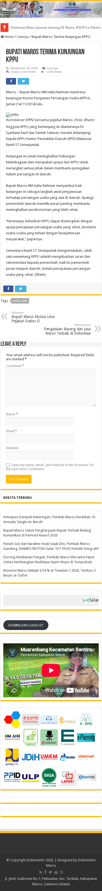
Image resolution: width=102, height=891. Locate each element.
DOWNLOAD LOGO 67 (25, 625)
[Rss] (41, 872)
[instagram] (61, 872)
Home (9, 37)
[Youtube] (56, 872)
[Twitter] (50, 872)
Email (11, 431)
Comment (15, 366)
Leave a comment (23, 72)
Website (12, 448)
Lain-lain (20, 301)
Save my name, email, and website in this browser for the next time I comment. (50, 467)
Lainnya (23, 37)
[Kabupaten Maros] (51, 9)
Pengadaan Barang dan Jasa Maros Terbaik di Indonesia (67, 329)
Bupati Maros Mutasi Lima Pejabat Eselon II (33, 317)
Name (12, 414)
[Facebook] (45, 872)
